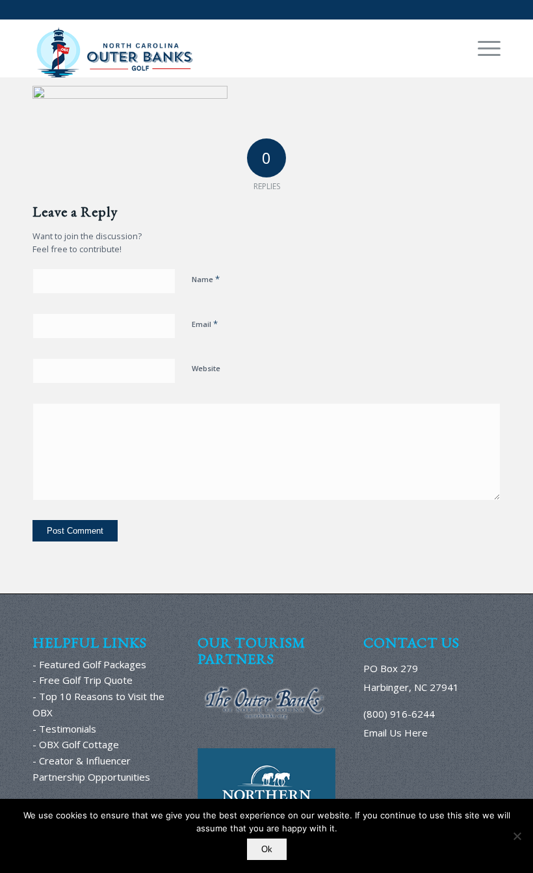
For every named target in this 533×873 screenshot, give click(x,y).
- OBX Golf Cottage (75, 744)
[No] (516, 835)
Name (206, 279)
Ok (266, 849)
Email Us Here (395, 732)
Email (205, 324)
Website (206, 368)
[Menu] (482, 48)
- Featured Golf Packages (89, 664)
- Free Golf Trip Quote (82, 679)
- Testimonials (64, 728)
